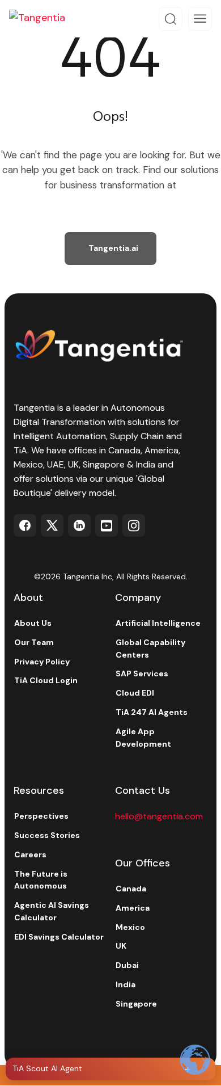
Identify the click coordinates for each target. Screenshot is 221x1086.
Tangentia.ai (113, 248)
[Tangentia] (45, 19)
